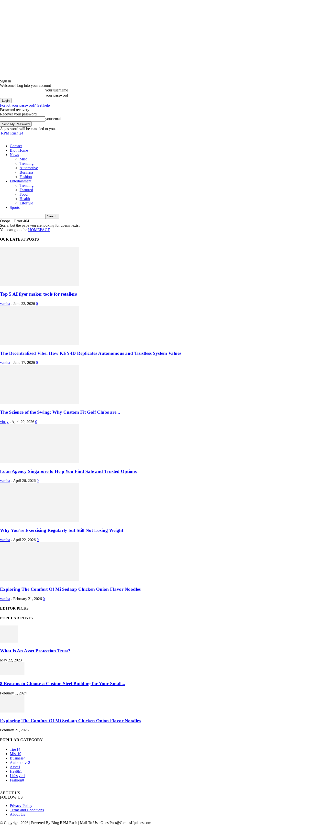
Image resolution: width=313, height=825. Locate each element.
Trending (27, 163)
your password (56, 95)
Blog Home (19, 150)
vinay (4, 422)
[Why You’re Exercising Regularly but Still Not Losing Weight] (39, 521)
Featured (26, 190)
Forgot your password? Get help (25, 105)
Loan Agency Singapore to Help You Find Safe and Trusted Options (68, 471)
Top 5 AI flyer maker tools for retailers (38, 294)
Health (25, 199)
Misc (23, 159)
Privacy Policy (21, 805)
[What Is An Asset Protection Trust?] (9, 641)
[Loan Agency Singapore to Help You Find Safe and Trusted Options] (39, 462)
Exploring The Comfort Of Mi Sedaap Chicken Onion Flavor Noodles (70, 589)
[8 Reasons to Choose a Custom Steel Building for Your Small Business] (12, 674)
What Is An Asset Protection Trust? (35, 650)
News (14, 155)
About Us (17, 814)
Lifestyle (26, 203)
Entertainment (20, 181)
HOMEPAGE (39, 230)
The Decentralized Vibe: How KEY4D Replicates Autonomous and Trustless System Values (90, 353)
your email (53, 119)
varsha (5, 303)
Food (24, 194)
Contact (16, 146)
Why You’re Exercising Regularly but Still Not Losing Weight (61, 530)
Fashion (26, 177)
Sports (15, 207)
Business (26, 172)
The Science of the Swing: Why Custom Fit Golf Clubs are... (60, 412)
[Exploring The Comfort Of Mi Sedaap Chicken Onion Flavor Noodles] (39, 580)
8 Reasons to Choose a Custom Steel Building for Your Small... (62, 683)
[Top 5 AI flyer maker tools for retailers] (39, 285)
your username (56, 90)
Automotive (29, 168)
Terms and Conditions (27, 810)
